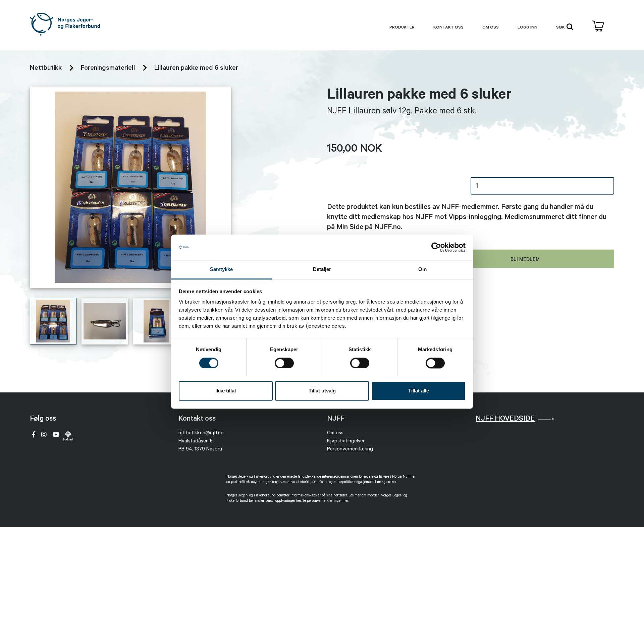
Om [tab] (422, 269)
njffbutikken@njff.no (201, 433)
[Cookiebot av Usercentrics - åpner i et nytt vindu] (436, 247)
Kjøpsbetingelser (346, 441)
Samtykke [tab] (221, 269)
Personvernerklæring (350, 449)
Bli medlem (525, 260)
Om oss (490, 27)
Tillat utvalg (322, 391)
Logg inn (527, 27)
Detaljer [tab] (322, 269)
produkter (402, 27)
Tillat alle (418, 391)
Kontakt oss (448, 27)
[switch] (284, 363)
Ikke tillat (225, 391)
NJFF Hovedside (505, 419)
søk (561, 27)
